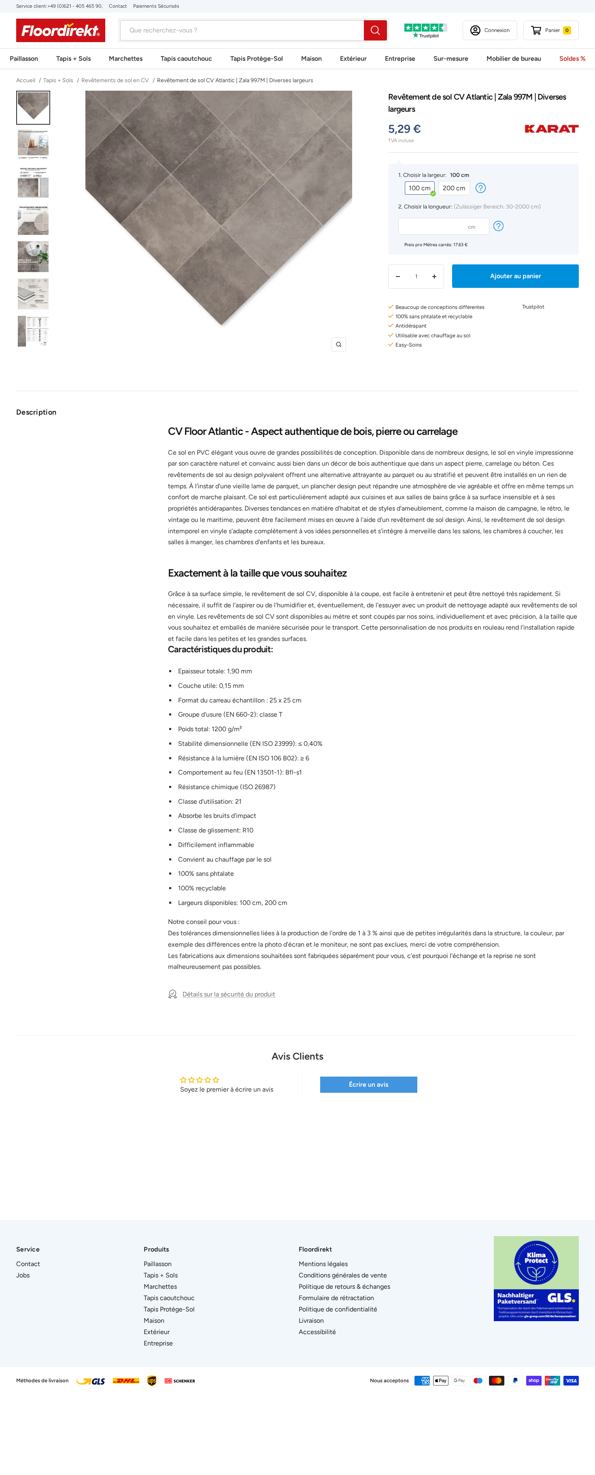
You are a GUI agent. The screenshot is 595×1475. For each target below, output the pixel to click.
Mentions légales (323, 1264)
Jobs (23, 1275)
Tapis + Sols (73, 58)
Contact (118, 6)
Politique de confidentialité (338, 1309)
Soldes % (572, 58)
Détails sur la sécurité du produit (229, 994)
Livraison (311, 1320)
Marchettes (125, 58)
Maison (311, 58)
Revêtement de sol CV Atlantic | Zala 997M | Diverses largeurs (235, 80)
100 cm (420, 188)
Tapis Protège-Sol (256, 58)
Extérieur (353, 58)
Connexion (497, 30)
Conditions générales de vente (343, 1275)
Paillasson (24, 58)
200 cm (454, 188)
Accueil (26, 80)
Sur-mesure (451, 58)
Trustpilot (533, 307)
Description (36, 412)
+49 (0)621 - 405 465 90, (75, 6)
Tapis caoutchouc (186, 58)
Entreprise (400, 58)
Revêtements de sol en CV (115, 80)
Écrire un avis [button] (368, 1084)
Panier (557, 30)
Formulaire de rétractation (336, 1298)
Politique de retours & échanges (344, 1286)
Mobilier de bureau (514, 58)
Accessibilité (317, 1332)
